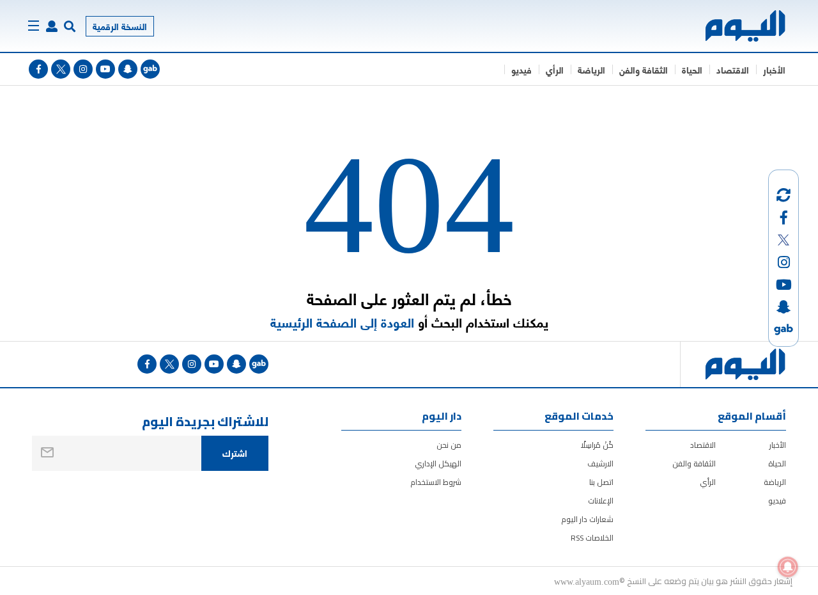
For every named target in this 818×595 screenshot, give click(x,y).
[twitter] (60, 69)
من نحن (448, 445)
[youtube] (105, 69)
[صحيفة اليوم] (733, 26)
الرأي (555, 69)
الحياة (692, 69)
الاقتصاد (732, 69)
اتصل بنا (601, 482)
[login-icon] (52, 26)
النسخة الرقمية (120, 26)
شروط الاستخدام (435, 482)
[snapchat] (127, 69)
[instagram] (83, 69)
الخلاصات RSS (592, 537)
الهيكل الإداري (438, 463)
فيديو (521, 69)
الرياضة (591, 69)
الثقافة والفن (643, 69)
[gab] (150, 69)
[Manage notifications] (788, 567)
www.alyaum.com (586, 581)
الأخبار (774, 69)
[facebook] (38, 69)
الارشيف (600, 463)
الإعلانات (601, 500)
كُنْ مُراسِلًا (597, 445)
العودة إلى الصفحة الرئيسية (342, 322)
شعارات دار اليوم (587, 519)
